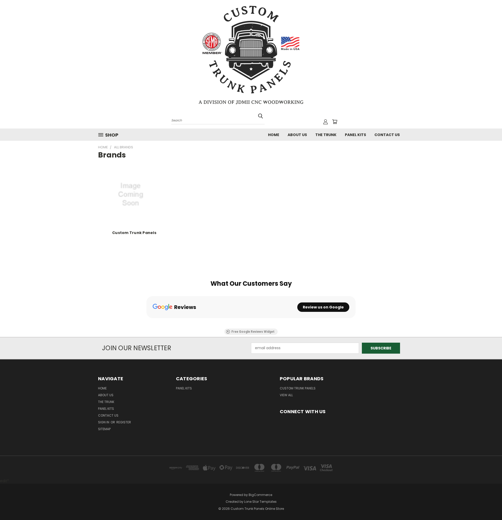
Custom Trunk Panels (134, 232)
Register (123, 422)
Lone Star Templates (260, 501)
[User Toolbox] (325, 121)
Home (273, 134)
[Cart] (334, 121)
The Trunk (325, 134)
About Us (297, 134)
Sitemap (104, 429)
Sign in (104, 422)
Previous (488, 503)
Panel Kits (355, 134)
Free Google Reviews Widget (253, 332)
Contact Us (387, 134)
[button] (146, 323)
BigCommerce (260, 495)
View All (286, 395)
